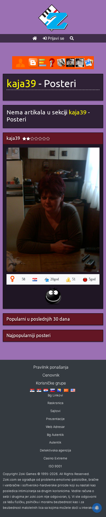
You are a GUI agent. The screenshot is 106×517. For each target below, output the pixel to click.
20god (54, 279)
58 (23, 279)
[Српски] (32, 390)
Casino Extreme (55, 458)
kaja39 (21, 83)
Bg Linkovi (55, 395)
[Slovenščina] (52, 390)
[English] (73, 390)
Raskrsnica (55, 403)
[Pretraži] (72, 38)
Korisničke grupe (51, 383)
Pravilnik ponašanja (50, 367)
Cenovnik (50, 375)
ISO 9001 (55, 466)
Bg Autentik (55, 435)
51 (73, 279)
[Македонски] (66, 390)
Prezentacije (55, 419)
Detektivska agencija (55, 450)
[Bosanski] (59, 390)
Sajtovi (55, 411)
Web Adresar (55, 427)
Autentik (55, 442)
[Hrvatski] (46, 390)
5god (92, 279)
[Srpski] (39, 390)
